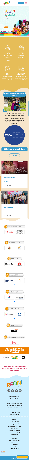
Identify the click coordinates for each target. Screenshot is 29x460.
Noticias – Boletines (14, 401)
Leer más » (6, 181)
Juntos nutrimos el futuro (14, 407)
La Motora (13, 457)
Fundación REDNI (14, 396)
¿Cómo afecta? (14, 421)
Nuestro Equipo (14, 398)
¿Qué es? (14, 419)
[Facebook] (12, 390)
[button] (26, 3)
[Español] (4, 451)
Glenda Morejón (9, 207)
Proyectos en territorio (15, 426)
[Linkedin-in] (20, 390)
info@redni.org (14, 448)
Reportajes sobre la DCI (14, 403)
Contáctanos (14, 428)
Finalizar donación (14, 412)
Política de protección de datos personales (14, 433)
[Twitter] (16, 390)
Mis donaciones (14, 414)
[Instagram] (8, 390)
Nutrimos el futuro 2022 (14, 405)
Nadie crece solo (9, 177)
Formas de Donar (14, 410)
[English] (2, 451)
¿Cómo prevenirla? (14, 424)
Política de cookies (14, 430)
